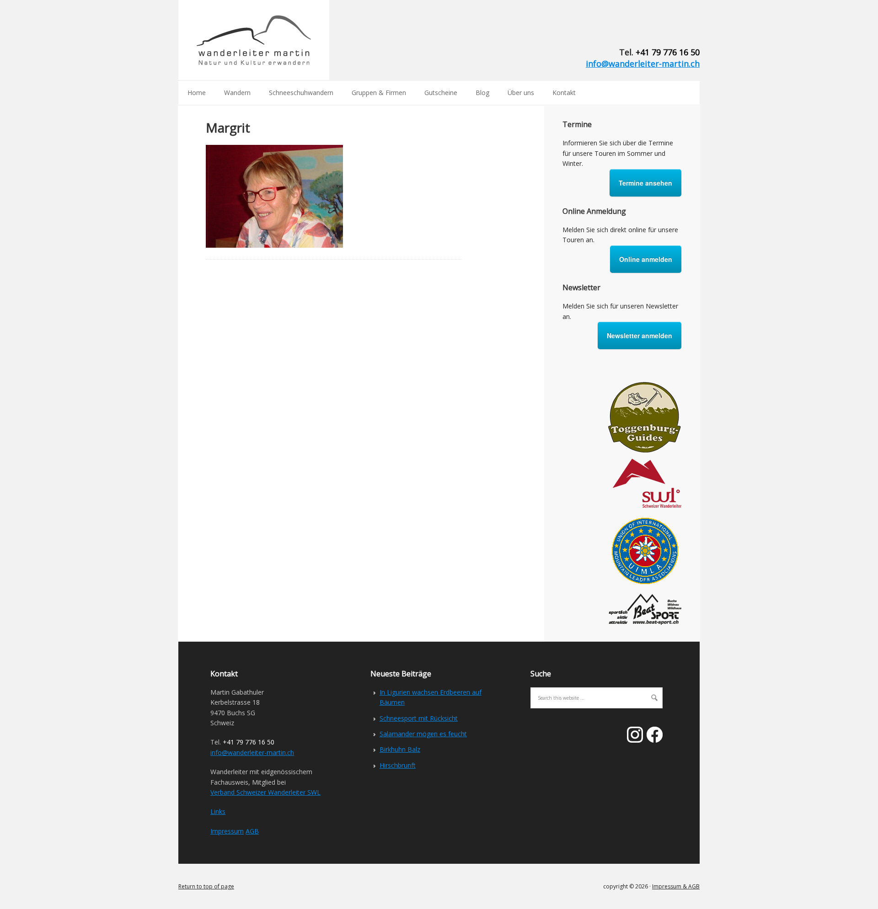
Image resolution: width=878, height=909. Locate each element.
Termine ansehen (645, 182)
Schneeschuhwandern (301, 92)
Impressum (227, 831)
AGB (252, 831)
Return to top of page (206, 886)
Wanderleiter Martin (253, 40)
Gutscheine (440, 92)
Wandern (237, 92)
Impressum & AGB (676, 886)
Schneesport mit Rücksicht (419, 718)
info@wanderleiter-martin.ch (643, 63)
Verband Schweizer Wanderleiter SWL (265, 792)
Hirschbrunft (398, 765)
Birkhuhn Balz (400, 749)
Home (196, 92)
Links (217, 811)
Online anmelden (645, 259)
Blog (482, 92)
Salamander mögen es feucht (423, 733)
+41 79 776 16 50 (668, 52)
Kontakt (564, 92)
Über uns (521, 92)
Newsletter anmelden (639, 335)
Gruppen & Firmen (379, 92)
